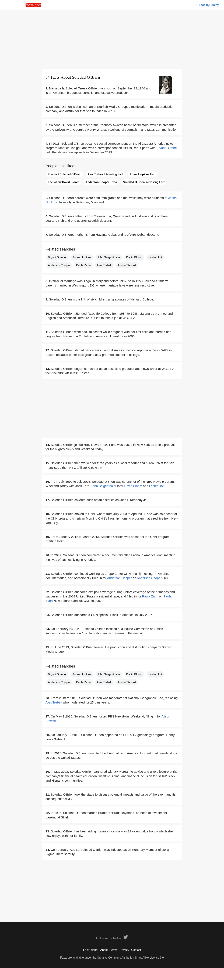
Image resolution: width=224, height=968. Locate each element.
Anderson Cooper (59, 265)
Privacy (124, 949)
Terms (113, 949)
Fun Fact (64, 174)
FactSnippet (90, 949)
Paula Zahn (83, 265)
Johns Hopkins (82, 257)
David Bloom (134, 257)
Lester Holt (155, 257)
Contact (136, 949)
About (104, 949)
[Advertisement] (112, 39)
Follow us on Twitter (109, 938)
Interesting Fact (105, 174)
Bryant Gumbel (166, 148)
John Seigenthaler (108, 257)
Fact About (63, 182)
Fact (142, 174)
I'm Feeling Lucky (206, 4)
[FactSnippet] (33, 5)
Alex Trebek (104, 265)
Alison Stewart (127, 265)
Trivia (101, 182)
